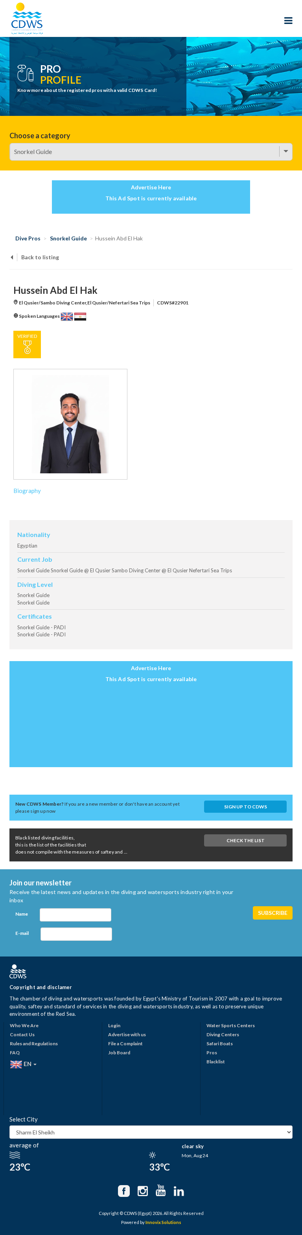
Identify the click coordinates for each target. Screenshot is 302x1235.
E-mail (22, 933)
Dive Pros (28, 238)
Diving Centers (222, 1034)
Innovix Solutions (163, 1222)
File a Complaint (125, 1043)
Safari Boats (219, 1043)
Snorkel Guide (68, 238)
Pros (211, 1052)
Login (114, 1025)
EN (27, 1063)
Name (21, 914)
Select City (23, 1119)
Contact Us (22, 1034)
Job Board (119, 1052)
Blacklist (215, 1062)
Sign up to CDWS (245, 807)
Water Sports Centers (230, 1025)
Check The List (245, 840)
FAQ (15, 1052)
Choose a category (39, 135)
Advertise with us (127, 1034)
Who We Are (24, 1025)
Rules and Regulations (34, 1043)
